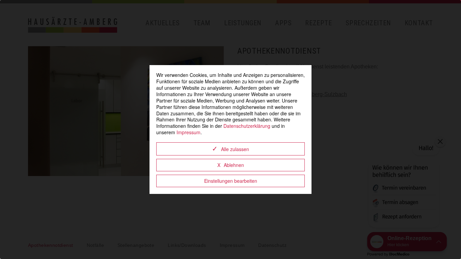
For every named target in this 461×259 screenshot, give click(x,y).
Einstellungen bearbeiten (230, 180)
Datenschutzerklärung (246, 125)
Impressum (188, 132)
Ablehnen (234, 165)
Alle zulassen (235, 149)
